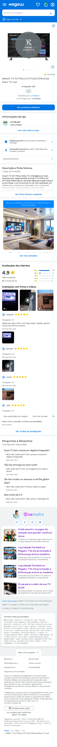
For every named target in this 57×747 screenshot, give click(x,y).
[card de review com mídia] (10, 300)
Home (6, 731)
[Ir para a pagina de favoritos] (37, 4)
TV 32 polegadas (21, 643)
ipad (18, 639)
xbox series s (46, 630)
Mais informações (26, 653)
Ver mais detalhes (28, 256)
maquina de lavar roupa (38, 637)
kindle (25, 628)
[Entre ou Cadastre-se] (52, 4)
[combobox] (28, 12)
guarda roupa (27, 639)
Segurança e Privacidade (14, 672)
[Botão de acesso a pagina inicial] (20, 4)
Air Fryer (31, 624)
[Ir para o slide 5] (33, 69)
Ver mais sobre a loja (28, 130)
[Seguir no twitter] (17, 522)
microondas (17, 628)
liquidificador (9, 639)
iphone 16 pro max (44, 624)
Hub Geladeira (33, 622)
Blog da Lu (8, 659)
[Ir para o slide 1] (23, 69)
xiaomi (6, 633)
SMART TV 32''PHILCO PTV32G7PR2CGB (34, 601)
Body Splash (44, 635)
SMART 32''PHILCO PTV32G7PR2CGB (27, 605)
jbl (52, 635)
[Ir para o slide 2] (26, 69)
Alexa (38, 641)
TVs (23, 731)
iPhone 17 (19, 620)
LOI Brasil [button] (34, 96)
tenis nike (22, 637)
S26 (35, 620)
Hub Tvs (44, 622)
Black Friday (8, 620)
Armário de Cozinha (25, 641)
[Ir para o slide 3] (28, 69)
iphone (33, 626)
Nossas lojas (33, 659)
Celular (41, 633)
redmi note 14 (11, 637)
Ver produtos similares (28, 107)
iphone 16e (34, 630)
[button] (50, 13)
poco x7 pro (18, 626)
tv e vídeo (15, 731)
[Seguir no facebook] (24, 522)
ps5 (24, 624)
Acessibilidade (34, 667)
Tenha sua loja (34, 663)
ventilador (15, 633)
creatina (41, 626)
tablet (26, 635)
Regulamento (10, 667)
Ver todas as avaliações (28, 431)
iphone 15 (8, 624)
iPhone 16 (29, 620)
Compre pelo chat (21, 708)
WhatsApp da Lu (11, 663)
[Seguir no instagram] (32, 522)
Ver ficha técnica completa (28, 194)
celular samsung (21, 630)
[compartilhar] (52, 67)
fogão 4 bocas (10, 641)
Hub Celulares (19, 622)
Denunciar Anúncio (11, 159)
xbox (27, 626)
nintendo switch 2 (28, 633)
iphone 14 (17, 624)
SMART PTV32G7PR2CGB (23, 608)
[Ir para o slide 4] (30, 69)
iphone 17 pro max (37, 628)
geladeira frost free (43, 639)
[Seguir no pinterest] (40, 522)
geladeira (8, 626)
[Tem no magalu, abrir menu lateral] (4, 4)
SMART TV (6, 605)
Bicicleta (34, 635)
